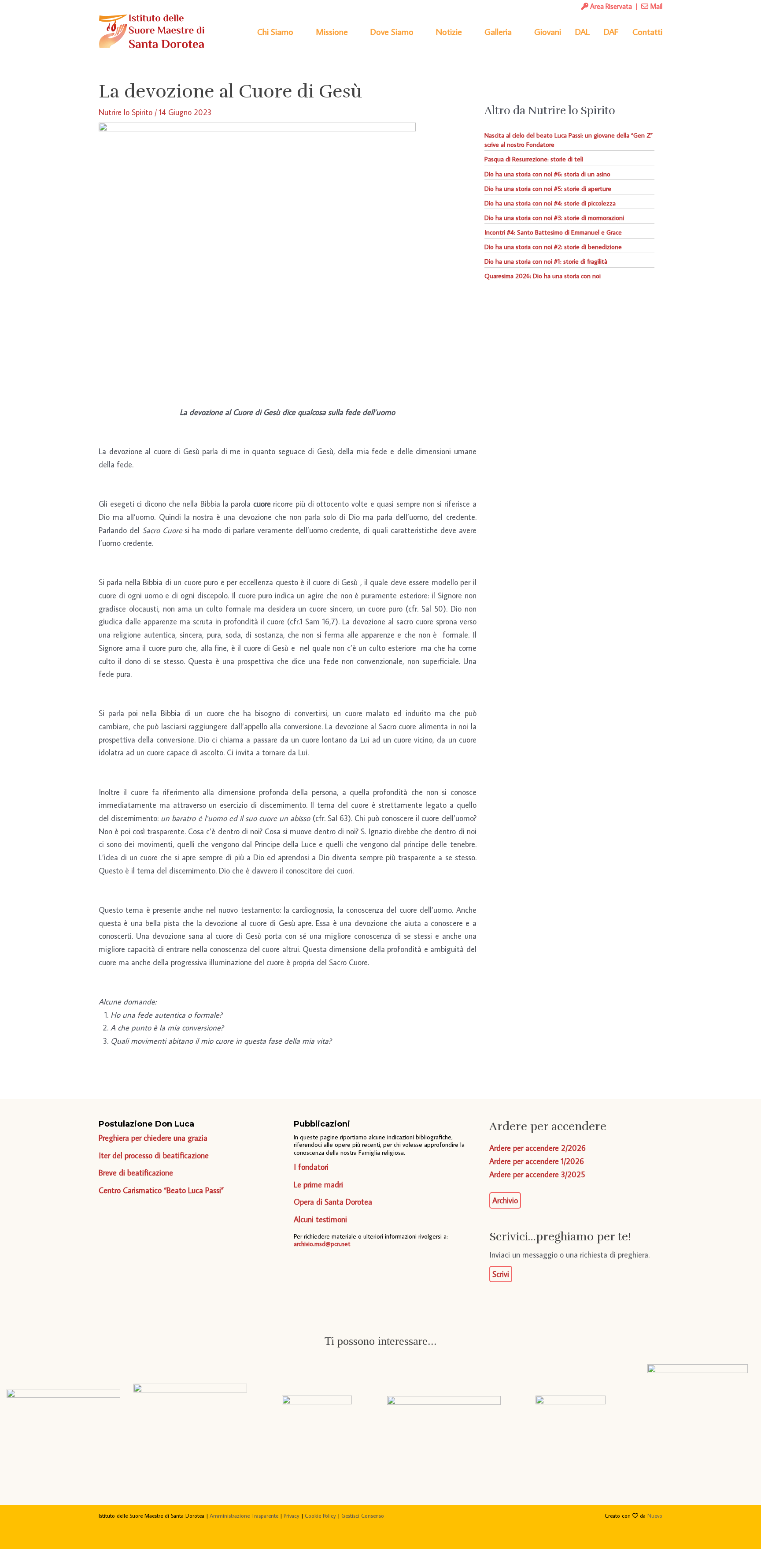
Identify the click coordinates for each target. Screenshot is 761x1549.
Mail (655, 6)
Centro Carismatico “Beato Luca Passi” (161, 1190)
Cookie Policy (320, 1515)
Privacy (291, 1515)
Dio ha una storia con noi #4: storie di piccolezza (550, 203)
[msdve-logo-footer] (63, 1410)
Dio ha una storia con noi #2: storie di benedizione (553, 247)
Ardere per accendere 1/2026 (536, 1161)
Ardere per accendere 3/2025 (537, 1174)
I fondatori (311, 1167)
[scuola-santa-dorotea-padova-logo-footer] (444, 1410)
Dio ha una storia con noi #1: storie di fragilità (545, 261)
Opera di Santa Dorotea (333, 1202)
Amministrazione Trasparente (244, 1515)
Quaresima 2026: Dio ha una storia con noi (542, 276)
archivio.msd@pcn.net (322, 1243)
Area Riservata (610, 6)
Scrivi (500, 1274)
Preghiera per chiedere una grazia (153, 1138)
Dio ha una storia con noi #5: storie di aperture (547, 188)
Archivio (505, 1200)
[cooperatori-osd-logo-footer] (317, 1410)
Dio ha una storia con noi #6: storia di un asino (547, 174)
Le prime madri (318, 1184)
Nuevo (654, 1515)
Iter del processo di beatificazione (154, 1155)
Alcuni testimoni (320, 1219)
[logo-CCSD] (697, 1410)
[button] (297, 31)
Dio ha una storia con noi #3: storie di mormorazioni (554, 217)
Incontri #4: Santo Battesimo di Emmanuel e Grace (553, 232)
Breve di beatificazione (136, 1173)
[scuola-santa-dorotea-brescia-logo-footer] (571, 1410)
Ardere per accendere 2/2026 (537, 1148)
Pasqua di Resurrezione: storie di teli (533, 159)
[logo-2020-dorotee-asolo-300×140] (190, 1410)
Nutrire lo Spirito (125, 112)
